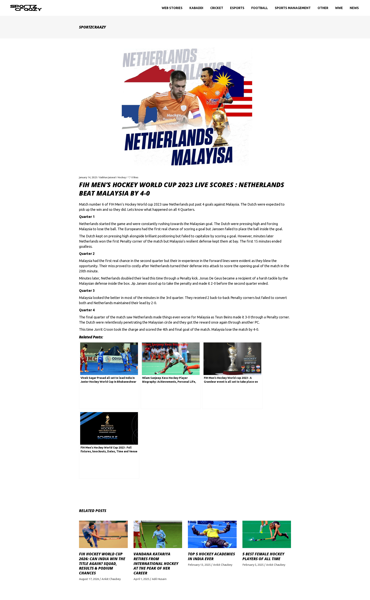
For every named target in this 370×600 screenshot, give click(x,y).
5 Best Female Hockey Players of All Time (263, 556)
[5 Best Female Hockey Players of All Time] (266, 534)
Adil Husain (159, 579)
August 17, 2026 (89, 579)
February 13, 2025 (199, 564)
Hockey (122, 177)
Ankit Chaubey (111, 579)
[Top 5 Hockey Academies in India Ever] (212, 534)
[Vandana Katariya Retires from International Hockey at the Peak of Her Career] (158, 534)
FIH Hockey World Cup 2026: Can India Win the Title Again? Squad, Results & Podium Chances (102, 563)
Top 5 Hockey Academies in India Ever (211, 556)
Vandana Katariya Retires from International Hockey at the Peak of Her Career (156, 563)
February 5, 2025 (253, 564)
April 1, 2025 (141, 579)
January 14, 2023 (88, 177)
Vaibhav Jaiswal (107, 177)
